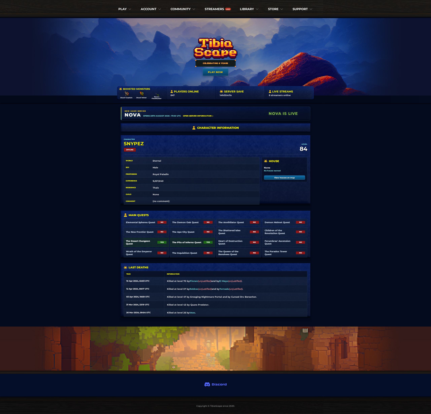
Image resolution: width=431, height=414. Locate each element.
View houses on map (284, 178)
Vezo (192, 312)
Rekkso (194, 289)
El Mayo (223, 281)
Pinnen (194, 281)
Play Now (215, 72)
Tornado (224, 289)
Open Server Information (198, 116)
